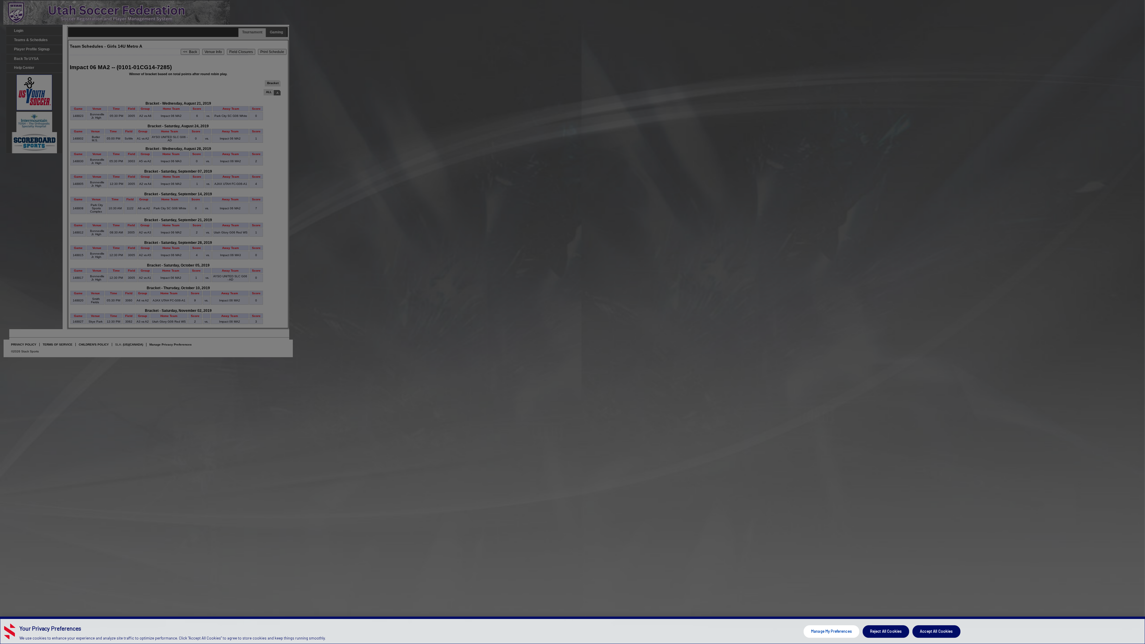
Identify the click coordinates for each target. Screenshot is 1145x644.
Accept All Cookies (936, 631)
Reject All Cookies (886, 631)
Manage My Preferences (831, 631)
